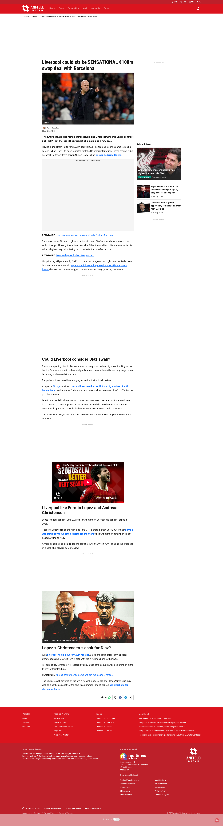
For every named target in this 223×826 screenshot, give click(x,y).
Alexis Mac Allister (61, 735)
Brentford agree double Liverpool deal (75, 255)
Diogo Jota (58, 731)
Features (26, 727)
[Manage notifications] (217, 820)
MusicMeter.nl (160, 780)
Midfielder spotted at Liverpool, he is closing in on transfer (162, 727)
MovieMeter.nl (126, 795)
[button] (198, 8)
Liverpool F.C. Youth (104, 731)
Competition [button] (73, 8)
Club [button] (85, 8)
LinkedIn (125, 770)
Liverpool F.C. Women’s (105, 722)
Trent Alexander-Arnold (63, 727)
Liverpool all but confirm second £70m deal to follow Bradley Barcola (166, 731)
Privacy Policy (49, 813)
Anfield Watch (160, 791)
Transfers (26, 722)
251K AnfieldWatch (32, 808)
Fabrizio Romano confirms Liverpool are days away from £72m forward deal (170, 735)
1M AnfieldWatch (74, 808)
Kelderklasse (160, 787)
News (35, 16)
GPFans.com (125, 791)
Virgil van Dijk (59, 718)
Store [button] (106, 8)
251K (175, 2)
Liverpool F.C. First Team (105, 718)
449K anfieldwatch (53, 808)
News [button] (52, 8)
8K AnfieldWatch (94, 808)
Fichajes (57, 386)
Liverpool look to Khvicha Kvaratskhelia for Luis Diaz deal (84, 235)
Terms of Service (66, 813)
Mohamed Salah (60, 722)
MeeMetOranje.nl (162, 795)
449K (184, 2)
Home (26, 16)
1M (192, 2)
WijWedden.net (161, 784)
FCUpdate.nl (125, 787)
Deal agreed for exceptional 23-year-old (155, 718)
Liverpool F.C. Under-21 (105, 727)
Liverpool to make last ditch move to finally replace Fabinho (162, 722)
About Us (26, 813)
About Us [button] (95, 8)
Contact (37, 813)
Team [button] (61, 8)
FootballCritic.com (127, 784)
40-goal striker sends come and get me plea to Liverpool (84, 675)
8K (200, 2)
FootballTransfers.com (129, 780)
